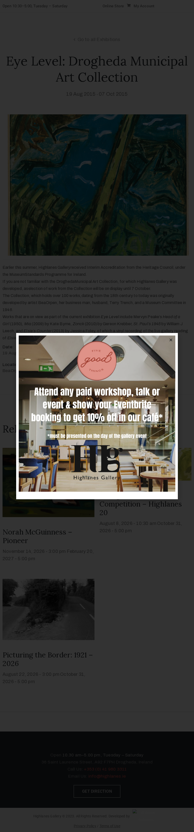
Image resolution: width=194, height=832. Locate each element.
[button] (171, 340)
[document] (97, 416)
